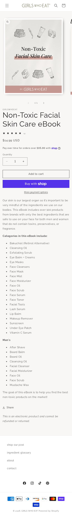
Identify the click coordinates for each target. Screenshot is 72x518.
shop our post (15, 444)
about (10, 460)
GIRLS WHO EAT (29, 511)
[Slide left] (28, 103)
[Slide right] (44, 103)
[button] (7, 5)
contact (11, 468)
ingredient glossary (19, 452)
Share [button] (10, 407)
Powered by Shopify (49, 511)
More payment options (36, 192)
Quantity (7, 154)
